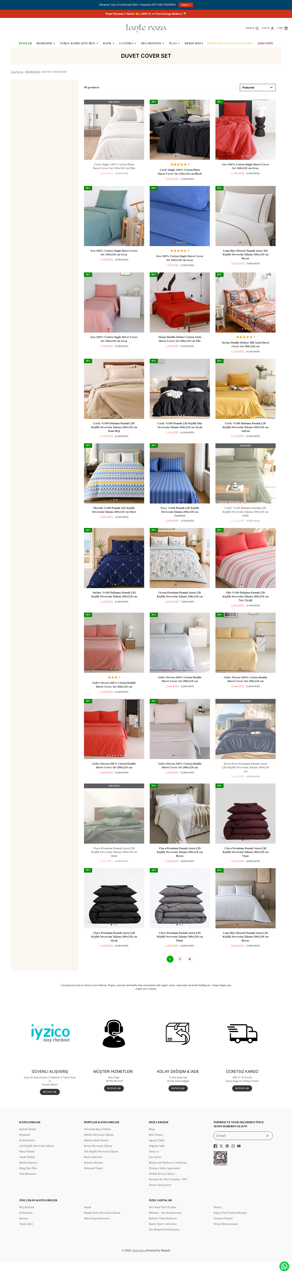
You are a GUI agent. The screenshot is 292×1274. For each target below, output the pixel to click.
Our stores (155, 1157)
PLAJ (173, 43)
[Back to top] (284, 1255)
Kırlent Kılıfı (27, 1140)
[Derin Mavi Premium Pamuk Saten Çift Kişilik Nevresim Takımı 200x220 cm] (245, 729)
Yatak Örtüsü (27, 1157)
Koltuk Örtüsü (27, 1129)
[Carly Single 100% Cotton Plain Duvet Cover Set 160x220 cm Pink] (114, 130)
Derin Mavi (194, 43)
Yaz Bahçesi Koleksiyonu (164, 1229)
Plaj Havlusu (26, 1207)
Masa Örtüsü (26, 1151)
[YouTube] (239, 1146)
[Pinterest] (227, 1146)
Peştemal (24, 1134)
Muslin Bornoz (28, 1162)
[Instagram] (233, 1146)
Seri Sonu (265, 43)
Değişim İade (157, 1145)
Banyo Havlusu (93, 1157)
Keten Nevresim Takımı (98, 1145)
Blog (152, 1129)
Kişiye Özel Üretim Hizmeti (230, 1212)
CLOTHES (126, 43)
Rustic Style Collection (162, 1224)
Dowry (218, 1207)
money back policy (160, 1185)
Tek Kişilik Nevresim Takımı (101, 1151)
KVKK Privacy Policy (162, 1173)
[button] (111, 156)
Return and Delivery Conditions (168, 1162)
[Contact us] (284, 1266)
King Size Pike (28, 1168)
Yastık (87, 1207)
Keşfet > (186, 4)
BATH (107, 43)
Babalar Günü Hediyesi (163, 1218)
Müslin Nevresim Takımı (99, 1134)
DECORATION (151, 43)
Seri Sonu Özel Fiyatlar (163, 1207)
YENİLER (25, 43)
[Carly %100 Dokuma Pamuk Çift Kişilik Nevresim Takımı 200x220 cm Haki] (245, 473)
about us (154, 1151)
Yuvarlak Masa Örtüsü (97, 1129)
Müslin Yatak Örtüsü (96, 1140)
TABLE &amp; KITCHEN (77, 43)
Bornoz (23, 1218)
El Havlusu (25, 1212)
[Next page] (189, 959)
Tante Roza (138, 1250)
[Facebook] (215, 1146)
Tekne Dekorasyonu (226, 1224)
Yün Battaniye (27, 1173)
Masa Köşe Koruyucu (97, 1218)
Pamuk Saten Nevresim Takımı (102, 1212)
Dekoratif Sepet (93, 1168)
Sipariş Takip (157, 1140)
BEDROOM (44, 43)
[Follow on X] (221, 1146)
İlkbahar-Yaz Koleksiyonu (230, 43)
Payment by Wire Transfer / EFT (168, 1179)
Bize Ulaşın (156, 1134)
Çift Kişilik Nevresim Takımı (36, 1145)
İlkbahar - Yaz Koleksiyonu (165, 1212)
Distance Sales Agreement (164, 1168)
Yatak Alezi (26, 1224)
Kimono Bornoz (93, 1162)
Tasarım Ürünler (223, 1218)
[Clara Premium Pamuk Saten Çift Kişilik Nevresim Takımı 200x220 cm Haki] (114, 814)
